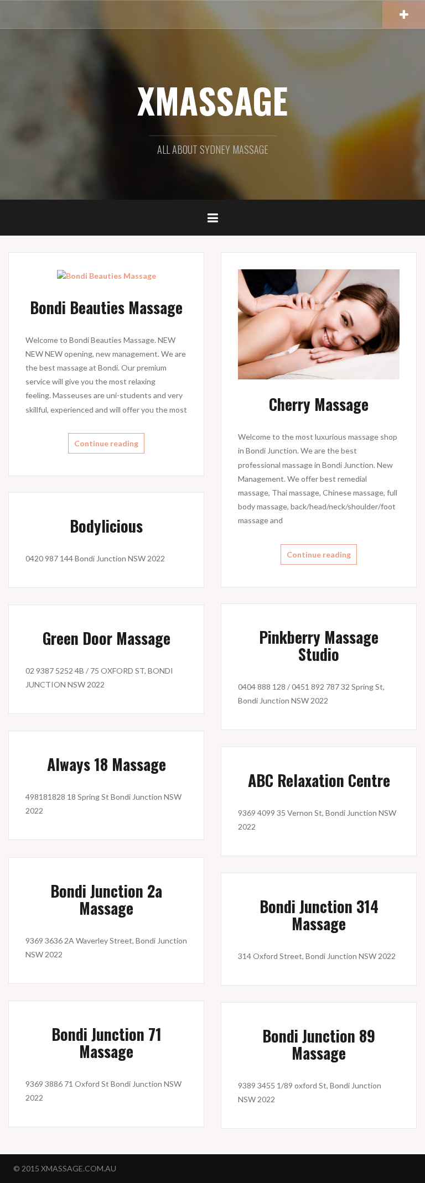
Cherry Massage (319, 404)
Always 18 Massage (106, 764)
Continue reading (106, 443)
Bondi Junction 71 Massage (106, 1042)
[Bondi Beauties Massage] (106, 275)
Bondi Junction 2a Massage (106, 899)
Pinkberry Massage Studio (319, 645)
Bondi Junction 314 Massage (319, 915)
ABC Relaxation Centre (319, 780)
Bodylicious (106, 525)
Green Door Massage (106, 638)
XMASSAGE (212, 100)
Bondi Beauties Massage (106, 307)
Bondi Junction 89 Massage (318, 1044)
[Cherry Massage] (319, 323)
